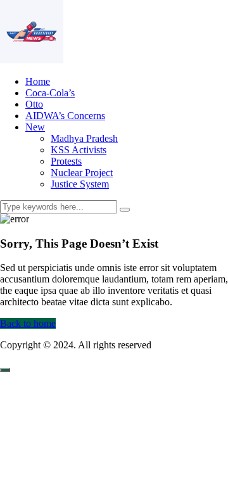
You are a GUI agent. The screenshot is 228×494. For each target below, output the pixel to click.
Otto (34, 104)
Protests (66, 161)
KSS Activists (78, 149)
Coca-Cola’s (50, 92)
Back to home (28, 323)
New (35, 127)
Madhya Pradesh (84, 138)
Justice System (80, 184)
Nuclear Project (82, 172)
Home (37, 81)
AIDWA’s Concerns (65, 115)
